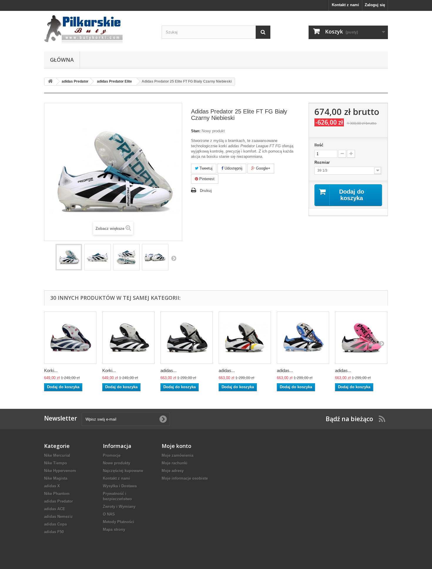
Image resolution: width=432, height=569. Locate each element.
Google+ (262, 168)
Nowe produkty (116, 463)
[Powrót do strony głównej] (50, 81)
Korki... (51, 370)
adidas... (168, 370)
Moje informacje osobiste (185, 478)
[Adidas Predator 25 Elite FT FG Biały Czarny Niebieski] (69, 257)
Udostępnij (232, 168)
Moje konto (176, 445)
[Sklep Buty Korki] (98, 29)
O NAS (109, 514)
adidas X (52, 486)
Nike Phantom (57, 493)
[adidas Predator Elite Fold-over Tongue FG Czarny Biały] (186, 338)
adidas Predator (58, 501)
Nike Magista (55, 478)
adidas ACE (54, 509)
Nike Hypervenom (60, 470)
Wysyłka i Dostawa (120, 486)
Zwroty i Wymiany (119, 506)
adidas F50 (54, 532)
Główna (62, 59)
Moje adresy (173, 470)
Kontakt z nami (345, 5)
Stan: (195, 131)
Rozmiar (322, 162)
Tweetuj (205, 168)
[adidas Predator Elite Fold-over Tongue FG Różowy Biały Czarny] (361, 338)
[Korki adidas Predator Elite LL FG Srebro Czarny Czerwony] (70, 338)
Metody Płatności (118, 522)
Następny (174, 258)
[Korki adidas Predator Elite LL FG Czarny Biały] (128, 338)
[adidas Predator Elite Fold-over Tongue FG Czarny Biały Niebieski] (303, 338)
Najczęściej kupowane (123, 470)
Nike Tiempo (55, 463)
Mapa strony (114, 529)
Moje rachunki (174, 463)
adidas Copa (55, 524)
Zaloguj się (375, 5)
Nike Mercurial (57, 455)
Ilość (318, 145)
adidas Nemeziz (58, 516)
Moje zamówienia (177, 455)
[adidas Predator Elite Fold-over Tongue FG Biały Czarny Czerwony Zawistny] (245, 338)
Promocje (111, 455)
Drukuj (206, 190)
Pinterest (206, 179)
